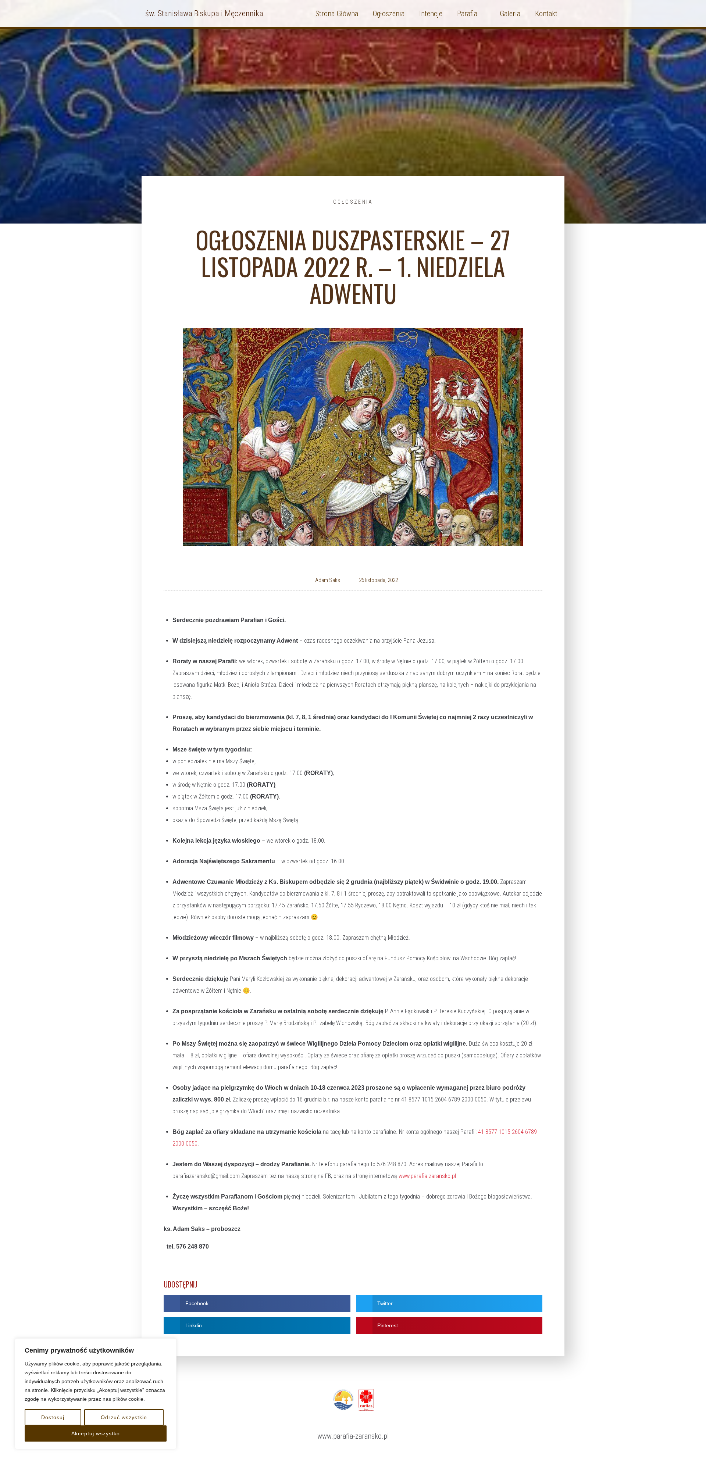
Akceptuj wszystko (95, 1433)
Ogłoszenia (353, 202)
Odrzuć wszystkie (124, 1417)
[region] (95, 1393)
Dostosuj (52, 1417)
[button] (257, 1303)
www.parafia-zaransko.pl (427, 1175)
